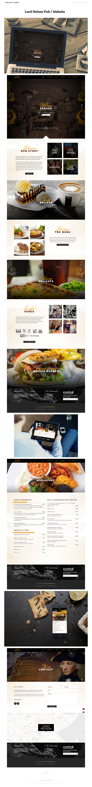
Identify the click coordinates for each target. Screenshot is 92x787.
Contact (78, 2)
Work (74, 2)
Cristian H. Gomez (12, 2)
